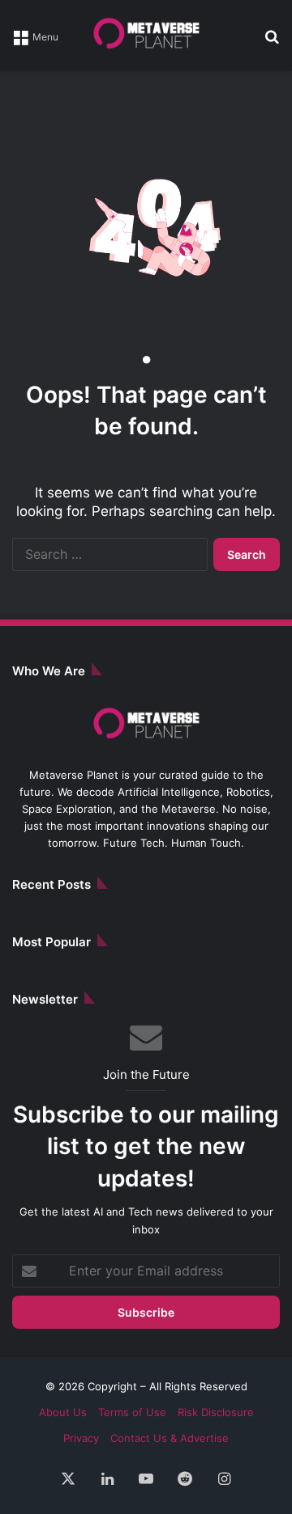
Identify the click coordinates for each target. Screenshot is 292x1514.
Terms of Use (132, 1412)
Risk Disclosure (216, 1412)
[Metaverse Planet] (146, 35)
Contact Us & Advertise (169, 1438)
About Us (63, 1412)
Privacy (81, 1438)
